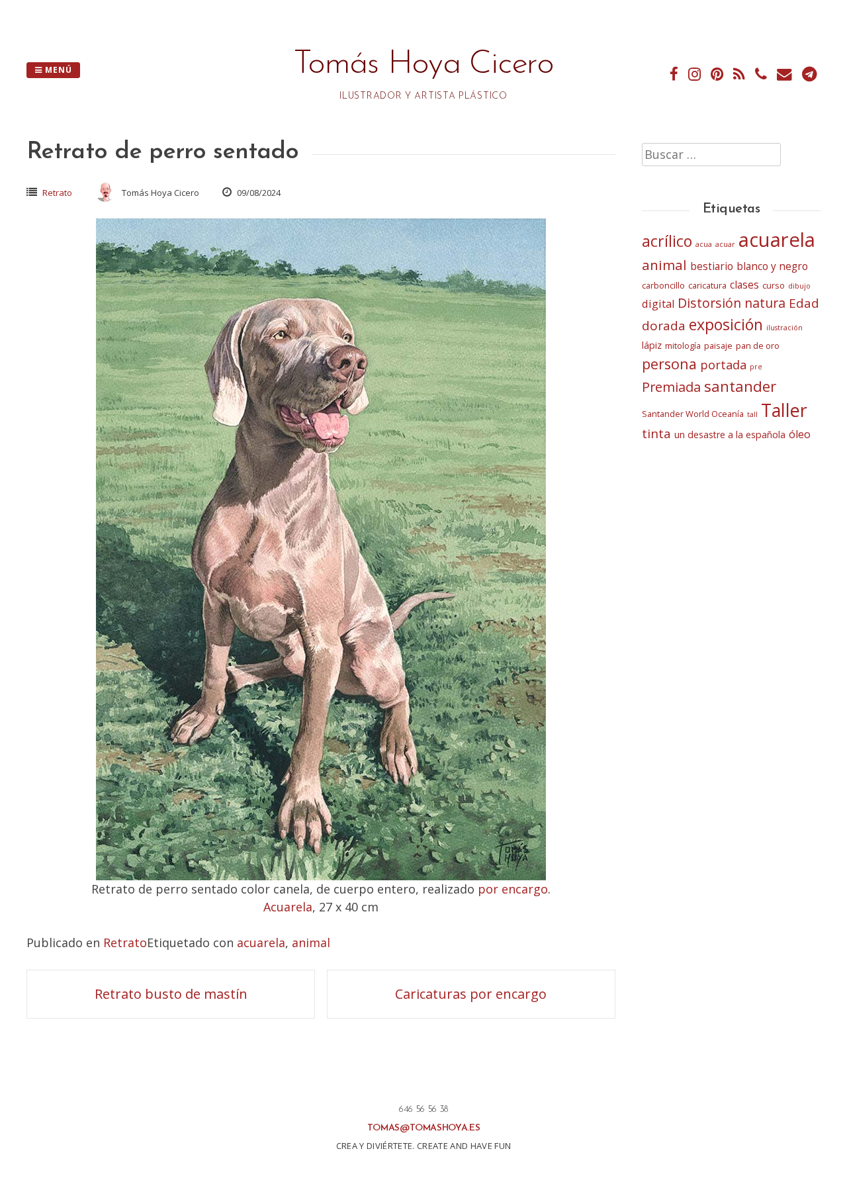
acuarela (261, 942)
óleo (800, 434)
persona (669, 363)
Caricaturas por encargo (471, 994)
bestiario (711, 266)
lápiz (652, 345)
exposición (726, 324)
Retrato (57, 193)
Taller (784, 410)
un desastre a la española (729, 434)
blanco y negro (772, 266)
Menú (57, 69)
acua (703, 244)
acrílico (667, 241)
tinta (656, 433)
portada (723, 364)
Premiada (671, 387)
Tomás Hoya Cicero (423, 64)
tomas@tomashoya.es (423, 1128)
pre (756, 366)
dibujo (799, 286)
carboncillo (663, 285)
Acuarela (287, 907)
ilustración (784, 327)
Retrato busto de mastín (171, 994)
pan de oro (758, 345)
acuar (725, 244)
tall (752, 414)
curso (773, 285)
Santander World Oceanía (693, 414)
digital (658, 304)
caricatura (707, 285)
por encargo (513, 889)
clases (744, 285)
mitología (683, 345)
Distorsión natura (731, 303)
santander (740, 386)
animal (311, 942)
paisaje (718, 345)
